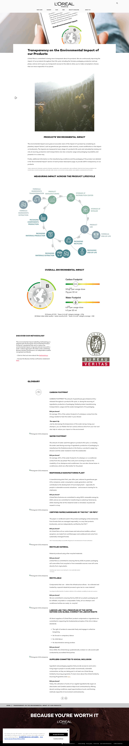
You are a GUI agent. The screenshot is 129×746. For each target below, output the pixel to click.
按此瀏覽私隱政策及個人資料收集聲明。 (29, 737)
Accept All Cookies (58, 734)
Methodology (43, 355)
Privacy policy (89, 743)
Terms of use (96, 743)
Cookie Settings (81, 743)
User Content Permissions (105, 743)
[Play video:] (15, 97)
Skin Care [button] (39, 9)
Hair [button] (56, 9)
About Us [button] (87, 9)
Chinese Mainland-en (69, 743)
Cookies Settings (58, 738)
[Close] (67, 730)
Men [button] (63, 9)
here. (17, 360)
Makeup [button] (49, 9)
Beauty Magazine (74, 9)
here (68, 676)
